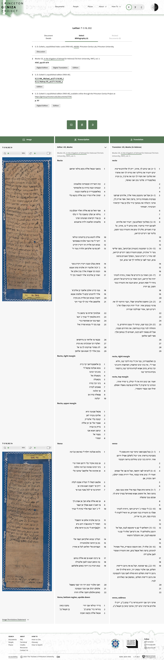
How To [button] (115, 6)
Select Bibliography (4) (81, 37)
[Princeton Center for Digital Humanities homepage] (134, 644)
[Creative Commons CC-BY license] (58, 657)
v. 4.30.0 (136, 657)
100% (23, 153)
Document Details (48, 37)
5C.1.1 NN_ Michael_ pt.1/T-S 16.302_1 (49, 79)
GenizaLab (150, 642)
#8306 (76, 47)
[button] (13, 8)
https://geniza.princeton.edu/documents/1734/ (53, 97)
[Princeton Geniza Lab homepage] (117, 644)
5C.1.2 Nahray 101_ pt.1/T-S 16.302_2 (49, 82)
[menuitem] (57, 7)
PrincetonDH (151, 645)
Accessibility (13, 657)
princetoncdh (151, 648)
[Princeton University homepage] (149, 657)
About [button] (101, 6)
